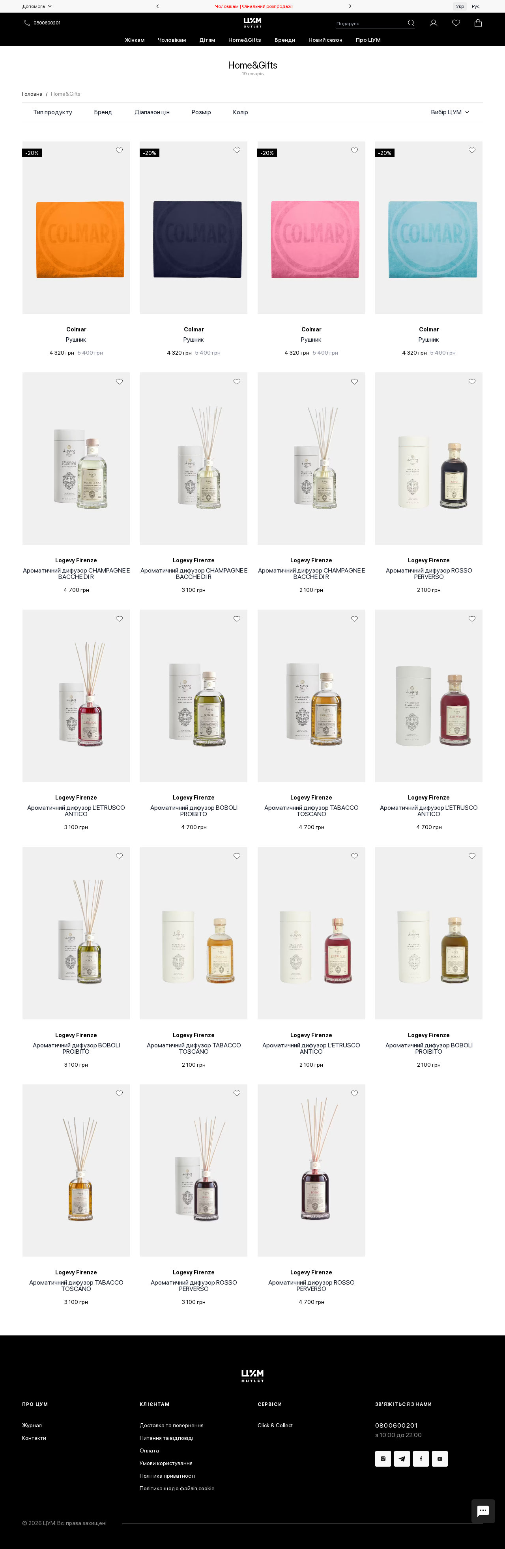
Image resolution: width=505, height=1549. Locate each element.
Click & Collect (275, 1425)
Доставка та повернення (172, 1425)
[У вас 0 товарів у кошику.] (478, 23)
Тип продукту (52, 112)
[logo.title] (253, 1376)
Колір (240, 112)
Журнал (32, 1425)
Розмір (201, 112)
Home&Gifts (244, 40)
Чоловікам (172, 40)
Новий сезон (325, 40)
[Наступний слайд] (350, 6)
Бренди (285, 40)
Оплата (149, 1450)
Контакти (34, 1438)
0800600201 (47, 23)
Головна (32, 94)
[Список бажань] (456, 23)
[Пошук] (411, 23)
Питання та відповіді (166, 1438)
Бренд (103, 112)
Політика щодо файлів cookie (177, 1488)
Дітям (207, 40)
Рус (476, 6)
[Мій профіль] (433, 23)
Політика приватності (167, 1476)
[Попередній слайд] (157, 6)
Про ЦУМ (368, 40)
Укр (460, 6)
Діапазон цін (152, 112)
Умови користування (166, 1463)
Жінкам (134, 40)
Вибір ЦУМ (446, 112)
